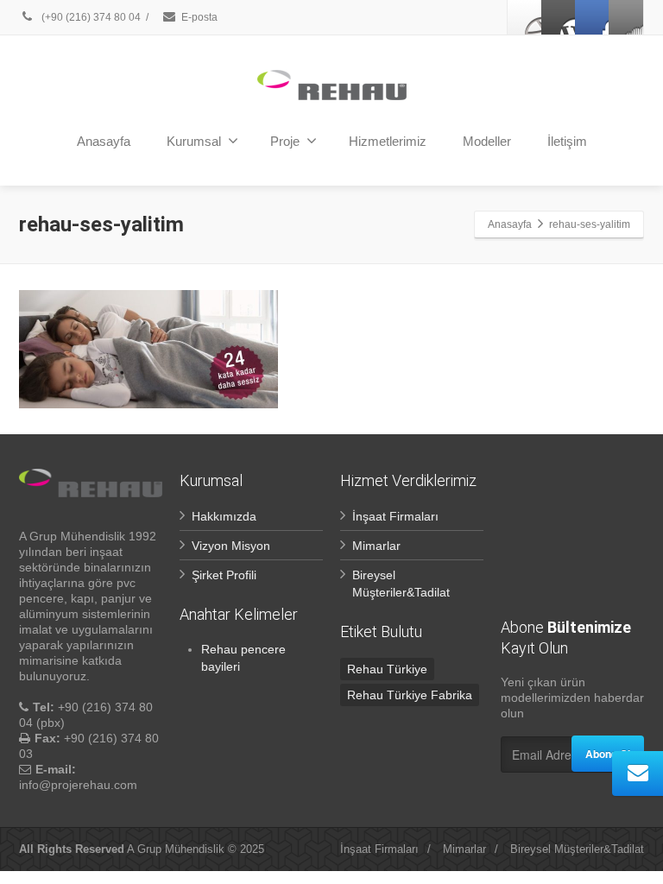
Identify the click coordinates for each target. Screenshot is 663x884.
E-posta (199, 17)
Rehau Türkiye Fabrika (409, 695)
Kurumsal (194, 141)
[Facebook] (525, 17)
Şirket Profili (224, 575)
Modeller (487, 141)
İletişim (567, 141)
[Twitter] (558, 17)
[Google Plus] (592, 17)
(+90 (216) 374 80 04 (91, 17)
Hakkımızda (224, 516)
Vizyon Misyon (231, 545)
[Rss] (626, 17)
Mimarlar (376, 545)
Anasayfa (103, 141)
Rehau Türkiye (387, 669)
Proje (285, 141)
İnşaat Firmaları (395, 516)
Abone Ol (607, 753)
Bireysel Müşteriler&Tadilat (577, 849)
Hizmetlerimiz (387, 141)
